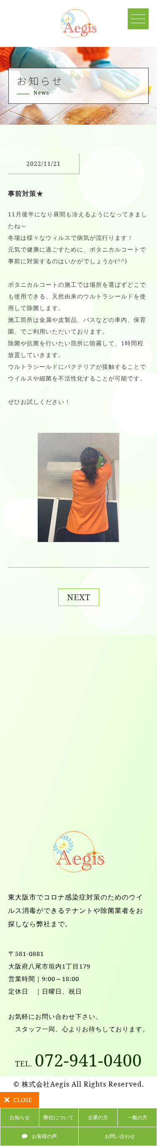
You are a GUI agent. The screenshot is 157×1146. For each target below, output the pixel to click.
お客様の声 (44, 1136)
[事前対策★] (79, 535)
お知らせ (20, 1117)
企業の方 (98, 1117)
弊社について (59, 1117)
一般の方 (137, 1117)
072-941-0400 (78, 1059)
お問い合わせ (120, 1136)
